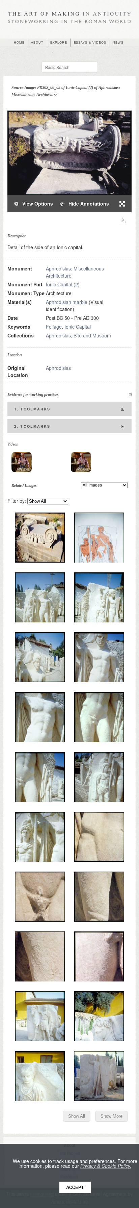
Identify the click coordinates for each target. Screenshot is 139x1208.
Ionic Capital (77, 326)
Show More (111, 1116)
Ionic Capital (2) (63, 284)
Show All (76, 1116)
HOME (19, 42)
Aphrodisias (58, 367)
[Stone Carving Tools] (21, 462)
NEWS (118, 42)
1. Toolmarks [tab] (32, 408)
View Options (35, 203)
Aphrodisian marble (66, 302)
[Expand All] (130, 394)
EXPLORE (58, 42)
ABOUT (37, 42)
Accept (75, 1187)
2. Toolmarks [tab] (32, 426)
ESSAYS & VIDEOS (90, 42)
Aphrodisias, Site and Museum (78, 335)
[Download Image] (122, 220)
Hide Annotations (86, 203)
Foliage (54, 326)
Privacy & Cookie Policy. (105, 1165)
